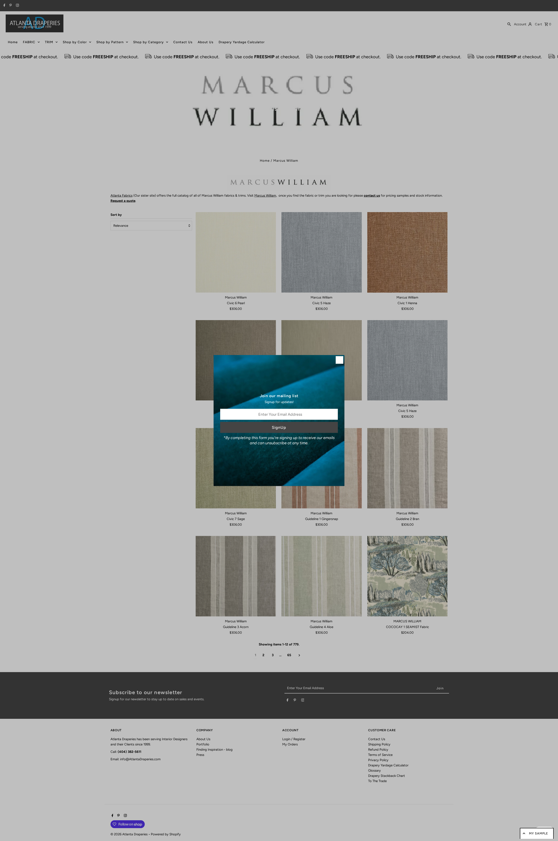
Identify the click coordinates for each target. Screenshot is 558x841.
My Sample (538, 833)
